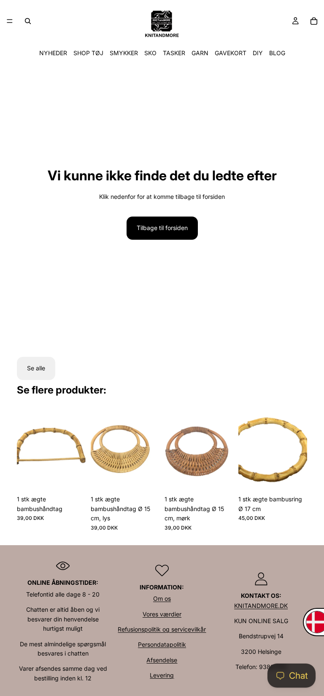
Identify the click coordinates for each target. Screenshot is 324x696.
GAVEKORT (230, 52)
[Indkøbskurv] (314, 21)
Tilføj (79, 478)
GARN (200, 52)
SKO (150, 52)
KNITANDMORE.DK (261, 605)
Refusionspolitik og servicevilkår (162, 629)
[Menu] (9, 21)
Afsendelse (161, 660)
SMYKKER (124, 52)
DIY (258, 52)
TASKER (174, 52)
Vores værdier (162, 614)
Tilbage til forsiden (162, 227)
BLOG (277, 52)
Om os (162, 598)
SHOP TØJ (88, 52)
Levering (162, 675)
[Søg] (28, 21)
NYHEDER (53, 52)
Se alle (36, 368)
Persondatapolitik (162, 644)
